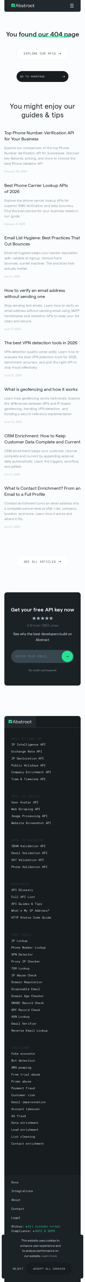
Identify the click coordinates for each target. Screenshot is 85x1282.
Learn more (49, 1256)
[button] (72, 6)
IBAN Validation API (28, 846)
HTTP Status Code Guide (31, 918)
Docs (15, 1182)
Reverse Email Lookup (29, 1031)
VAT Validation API (27, 860)
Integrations (22, 1191)
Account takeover (25, 1109)
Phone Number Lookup (28, 948)
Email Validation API (29, 853)
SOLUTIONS (20, 1048)
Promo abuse (21, 1082)
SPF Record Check (25, 1010)
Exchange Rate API (26, 752)
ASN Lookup (20, 1017)
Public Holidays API (28, 766)
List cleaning (23, 1137)
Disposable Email (25, 989)
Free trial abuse (25, 1075)
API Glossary (22, 890)
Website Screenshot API (31, 823)
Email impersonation (28, 1102)
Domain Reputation (26, 982)
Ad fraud (18, 1116)
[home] (33, 6)
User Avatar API (25, 802)
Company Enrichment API (31, 772)
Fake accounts (23, 1054)
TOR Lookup (20, 969)
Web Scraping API (25, 809)
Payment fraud (23, 1088)
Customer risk (23, 1095)
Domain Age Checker (27, 996)
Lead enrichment (25, 1130)
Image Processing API (29, 816)
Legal (15, 1218)
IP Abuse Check (24, 975)
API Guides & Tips (26, 904)
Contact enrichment (27, 1144)
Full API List (23, 897)
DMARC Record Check (27, 1003)
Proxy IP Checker (25, 962)
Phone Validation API (29, 867)
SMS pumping (21, 1068)
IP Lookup (19, 941)
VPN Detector (22, 955)
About (15, 1200)
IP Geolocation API (27, 759)
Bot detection (23, 1061)
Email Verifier (24, 1024)
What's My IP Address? (30, 911)
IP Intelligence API (28, 745)
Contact (17, 1209)
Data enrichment (25, 1123)
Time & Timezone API (28, 779)
